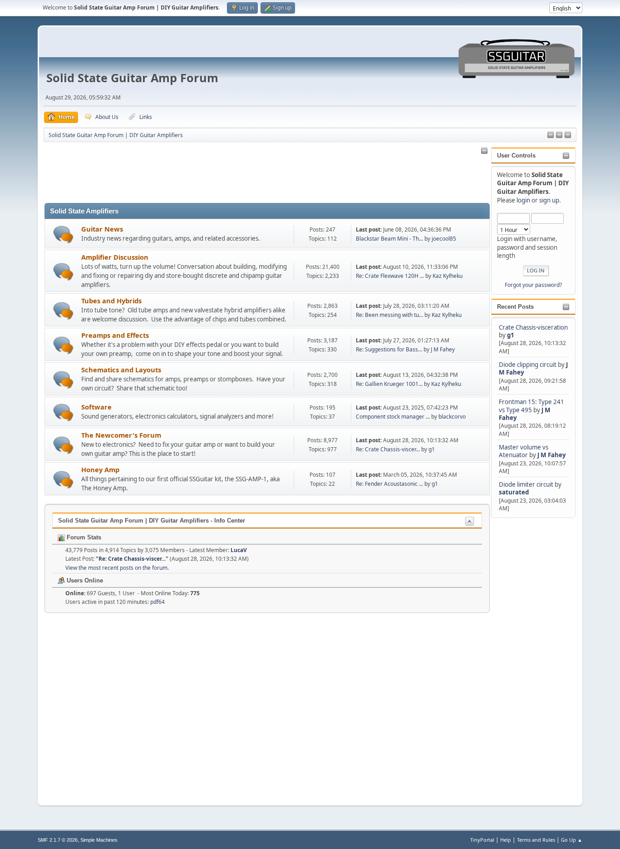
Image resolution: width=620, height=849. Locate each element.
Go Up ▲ (571, 839)
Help (505, 839)
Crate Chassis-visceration (533, 327)
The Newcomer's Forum (121, 434)
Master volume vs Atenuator (523, 451)
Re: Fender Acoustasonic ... (389, 484)
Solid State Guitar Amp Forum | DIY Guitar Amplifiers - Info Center (151, 520)
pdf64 (157, 602)
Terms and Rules (536, 839)
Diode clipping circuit (527, 364)
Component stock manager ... (393, 416)
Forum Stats (83, 537)
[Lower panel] (567, 135)
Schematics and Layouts (121, 369)
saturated (514, 492)
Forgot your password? (533, 285)
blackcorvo (452, 416)
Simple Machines (99, 840)
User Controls (516, 155)
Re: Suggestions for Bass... (389, 349)
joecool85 (444, 238)
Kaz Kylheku (448, 276)
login (523, 200)
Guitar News (102, 228)
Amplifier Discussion (114, 257)
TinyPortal (482, 839)
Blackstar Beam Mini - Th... (389, 238)
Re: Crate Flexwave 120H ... (390, 276)
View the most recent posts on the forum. (117, 568)
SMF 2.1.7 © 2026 (58, 840)
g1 (510, 335)
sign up (549, 200)
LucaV (239, 550)
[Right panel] (550, 135)
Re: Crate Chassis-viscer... (388, 449)
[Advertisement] (527, 656)
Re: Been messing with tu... (389, 315)
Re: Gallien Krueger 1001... (389, 384)
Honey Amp (100, 469)
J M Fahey (551, 455)
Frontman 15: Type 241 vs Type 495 (531, 406)
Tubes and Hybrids (111, 300)
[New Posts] (63, 234)
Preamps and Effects (115, 335)
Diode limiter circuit (526, 484)
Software (96, 406)
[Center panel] (559, 135)
